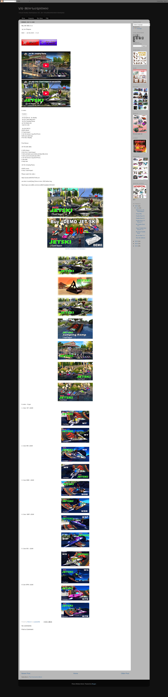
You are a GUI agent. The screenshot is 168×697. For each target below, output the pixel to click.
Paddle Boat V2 (140, 218)
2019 (136, 241)
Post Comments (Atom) (35, 677)
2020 (136, 206)
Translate (139, 28)
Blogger (94, 684)
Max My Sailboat (140, 237)
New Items (40, 18)
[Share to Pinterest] (51, 622)
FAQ (47, 18)
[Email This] (44, 622)
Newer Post (25, 673)
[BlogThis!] (46, 622)
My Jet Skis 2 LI (140, 235)
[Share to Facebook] (49, 622)
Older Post (125, 673)
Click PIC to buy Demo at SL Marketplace (75, 248)
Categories (31, 18)
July (137, 208)
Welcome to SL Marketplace (140, 210)
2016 (136, 243)
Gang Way (139, 213)
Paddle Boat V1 (140, 216)
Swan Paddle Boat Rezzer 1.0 (141, 228)
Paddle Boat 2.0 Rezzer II (140, 221)
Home (23, 18)
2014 (136, 246)
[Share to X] (48, 622)
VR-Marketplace (33, 8)
